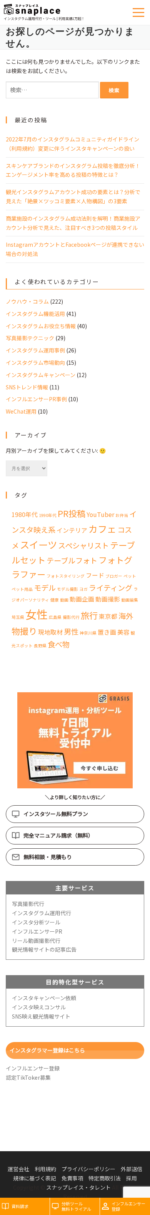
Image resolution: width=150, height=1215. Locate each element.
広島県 (55, 617)
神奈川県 (88, 633)
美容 (123, 632)
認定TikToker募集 (28, 1077)
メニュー (139, 12)
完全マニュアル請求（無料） (58, 835)
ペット (129, 576)
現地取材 (50, 632)
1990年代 (48, 515)
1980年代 (25, 514)
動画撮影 (107, 599)
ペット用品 (22, 589)
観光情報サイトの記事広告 (44, 949)
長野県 (40, 645)
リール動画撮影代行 (36, 940)
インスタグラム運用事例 (35, 350)
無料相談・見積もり (47, 857)
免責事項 (72, 1178)
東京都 (108, 616)
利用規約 (45, 1169)
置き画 (107, 632)
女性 (36, 614)
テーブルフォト (72, 560)
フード (95, 575)
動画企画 (82, 599)
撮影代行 (71, 617)
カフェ (102, 528)
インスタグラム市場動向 (35, 362)
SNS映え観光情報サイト (41, 1016)
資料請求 (20, 1206)
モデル (45, 587)
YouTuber (100, 514)
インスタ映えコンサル (39, 1007)
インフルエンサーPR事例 (36, 399)
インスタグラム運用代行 (41, 913)
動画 (64, 600)
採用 (131, 1178)
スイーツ (38, 544)
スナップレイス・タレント (78, 1187)
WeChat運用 (21, 411)
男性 (71, 631)
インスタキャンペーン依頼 (44, 998)
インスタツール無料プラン (55, 814)
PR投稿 (71, 513)
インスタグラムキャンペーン (40, 375)
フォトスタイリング (66, 576)
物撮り (24, 631)
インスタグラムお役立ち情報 (41, 326)
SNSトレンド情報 (27, 387)
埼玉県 (18, 617)
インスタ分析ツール (36, 922)
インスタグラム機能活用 (35, 313)
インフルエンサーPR (37, 931)
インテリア (72, 530)
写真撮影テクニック (30, 338)
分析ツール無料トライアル (76, 1206)
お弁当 (121, 515)
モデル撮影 (67, 589)
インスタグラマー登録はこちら (47, 1050)
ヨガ (83, 589)
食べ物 (59, 644)
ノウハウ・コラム (27, 301)
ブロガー (113, 576)
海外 (125, 615)
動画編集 (129, 600)
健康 (54, 600)
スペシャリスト (83, 545)
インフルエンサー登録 (33, 1068)
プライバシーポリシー (88, 1169)
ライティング (110, 587)
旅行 (89, 615)
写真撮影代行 (28, 904)
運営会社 (18, 1169)
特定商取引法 (104, 1178)
